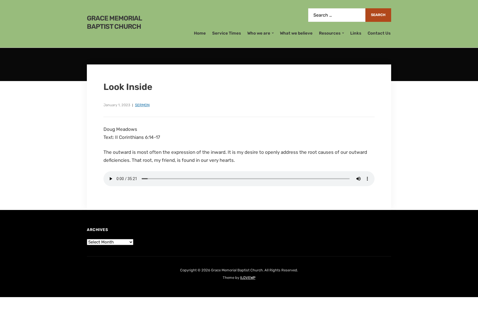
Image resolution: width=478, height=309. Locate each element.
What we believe (296, 33)
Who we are (258, 33)
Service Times (226, 33)
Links (355, 33)
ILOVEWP (247, 278)
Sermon (142, 105)
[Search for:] (336, 15)
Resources (330, 33)
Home (200, 33)
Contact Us (379, 33)
